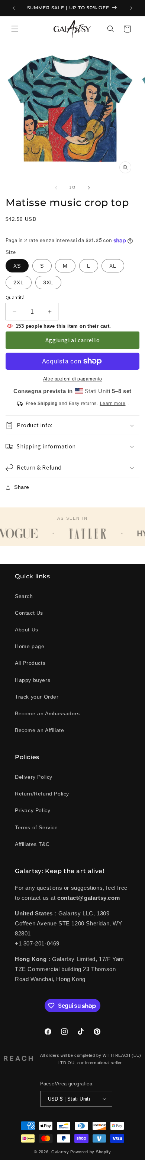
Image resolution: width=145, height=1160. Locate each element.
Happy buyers (32, 680)
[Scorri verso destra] (89, 188)
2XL (18, 282)
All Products (30, 663)
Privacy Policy (32, 810)
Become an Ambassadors (47, 713)
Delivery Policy (33, 777)
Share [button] (21, 487)
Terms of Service (36, 827)
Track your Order (37, 697)
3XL (48, 282)
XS (17, 266)
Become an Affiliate (39, 730)
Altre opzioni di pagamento (72, 379)
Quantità (15, 297)
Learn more (113, 403)
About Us (26, 630)
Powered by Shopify (90, 1152)
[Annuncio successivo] (131, 8)
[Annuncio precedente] (14, 8)
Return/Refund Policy (42, 794)
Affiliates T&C (32, 844)
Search (24, 596)
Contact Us (29, 613)
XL (112, 266)
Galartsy (60, 1152)
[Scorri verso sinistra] (56, 188)
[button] (15, 29)
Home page (29, 646)
